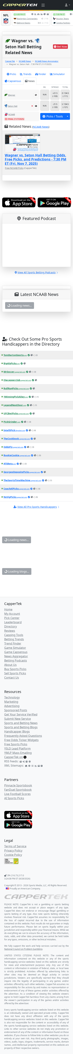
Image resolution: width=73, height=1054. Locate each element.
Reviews (9, 631)
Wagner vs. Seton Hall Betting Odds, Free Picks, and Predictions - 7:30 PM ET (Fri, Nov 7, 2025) (35, 159)
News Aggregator (16, 656)
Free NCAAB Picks (14, 168)
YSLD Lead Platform (17, 748)
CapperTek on (13, 757)
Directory (10, 626)
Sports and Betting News (21, 723)
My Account (12, 614)
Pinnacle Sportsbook (18, 785)
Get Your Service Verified (20, 714)
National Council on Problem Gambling (23, 949)
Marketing (11, 702)
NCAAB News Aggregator (46, 61)
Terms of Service (15, 846)
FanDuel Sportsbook (18, 790)
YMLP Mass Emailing (18, 753)
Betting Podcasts (15, 660)
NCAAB (11, 114)
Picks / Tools (54, 116)
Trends (27, 74)
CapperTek (10, 61)
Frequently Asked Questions (23, 736)
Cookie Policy (13, 855)
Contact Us (11, 677)
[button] (67, 5)
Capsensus (14, 81)
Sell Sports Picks (15, 673)
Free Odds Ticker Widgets (21, 740)
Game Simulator (15, 648)
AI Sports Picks (14, 798)
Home (8, 609)
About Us (10, 665)
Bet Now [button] (62, 46)
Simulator (59, 74)
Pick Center (11, 618)
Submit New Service (17, 719)
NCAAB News (25, 61)
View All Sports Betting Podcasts (37, 272)
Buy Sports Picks (15, 669)
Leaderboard (13, 622)
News (31, 81)
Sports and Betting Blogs (21, 727)
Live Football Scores (17, 794)
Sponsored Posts (15, 710)
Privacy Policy (13, 850)
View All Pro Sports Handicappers (37, 506)
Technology (12, 697)
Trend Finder (12, 643)
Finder (42, 74)
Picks (13, 74)
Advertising (11, 706)
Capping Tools (13, 635)
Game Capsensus (15, 652)
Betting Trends (14, 639)
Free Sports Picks (15, 744)
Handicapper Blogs (17, 731)
